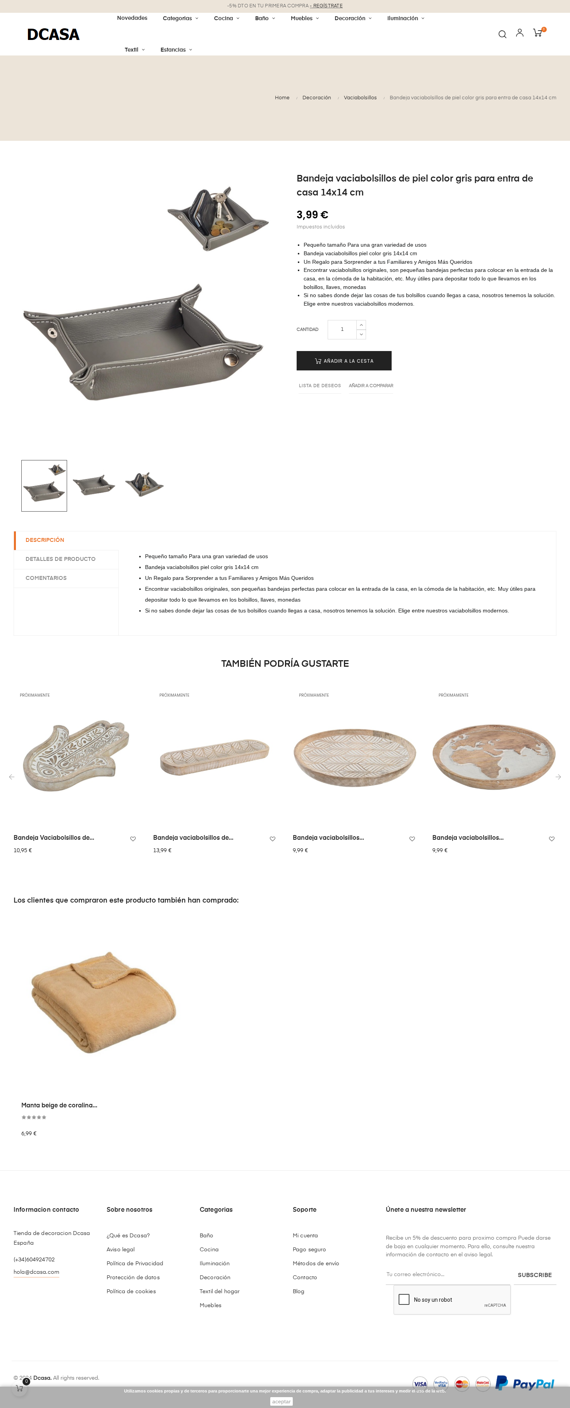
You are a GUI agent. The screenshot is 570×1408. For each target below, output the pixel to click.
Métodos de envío (316, 1263)
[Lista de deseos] (133, 839)
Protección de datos (133, 1277)
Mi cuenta (305, 1235)
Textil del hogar (220, 1291)
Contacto (305, 1277)
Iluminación (215, 1263)
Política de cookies (131, 1291)
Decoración (215, 1277)
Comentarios (46, 578)
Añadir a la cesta (348, 361)
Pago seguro (309, 1249)
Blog (299, 1291)
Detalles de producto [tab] (61, 559)
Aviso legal (121, 1249)
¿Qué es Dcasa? (128, 1235)
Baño (207, 1235)
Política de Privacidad (135, 1263)
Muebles (210, 1305)
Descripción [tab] (45, 540)
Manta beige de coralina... (59, 1106)
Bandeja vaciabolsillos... (328, 838)
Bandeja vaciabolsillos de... (193, 838)
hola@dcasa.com (36, 1272)
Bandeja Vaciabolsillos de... (54, 838)
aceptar (281, 1401)
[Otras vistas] (136, 695)
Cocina (209, 1249)
